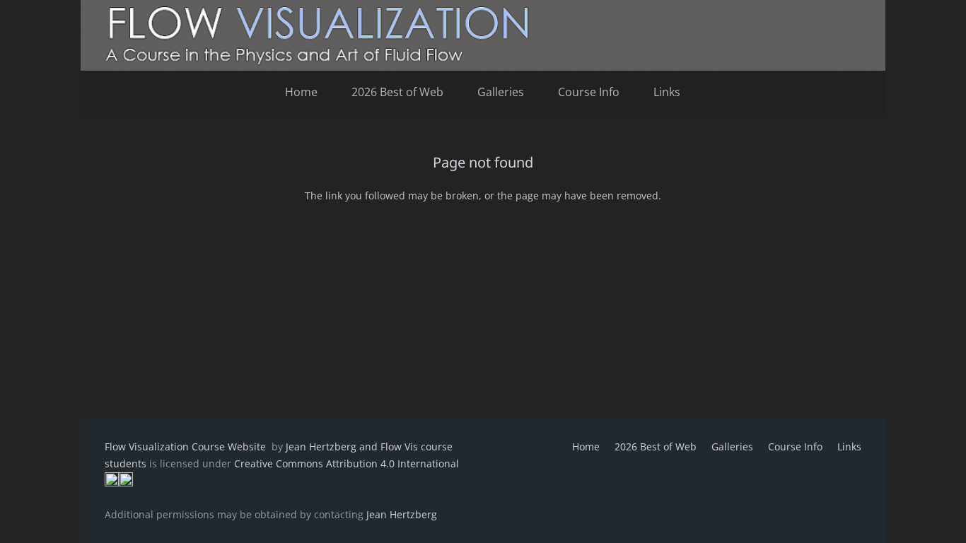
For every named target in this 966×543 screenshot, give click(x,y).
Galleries (732, 446)
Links (849, 446)
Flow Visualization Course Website (187, 446)
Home (586, 446)
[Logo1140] (483, 35)
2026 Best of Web (656, 446)
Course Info (795, 446)
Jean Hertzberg (401, 514)
